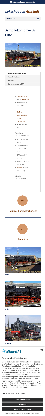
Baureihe (20, 96)
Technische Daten (14, 77)
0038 (25, 96)
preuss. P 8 (25, 99)
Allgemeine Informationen (17, 73)
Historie (11, 80)
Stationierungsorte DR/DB (17, 84)
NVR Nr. (19, 168)
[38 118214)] (23, 341)
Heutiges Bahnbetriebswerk (22, 210)
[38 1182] (23, 273)
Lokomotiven (22, 239)
